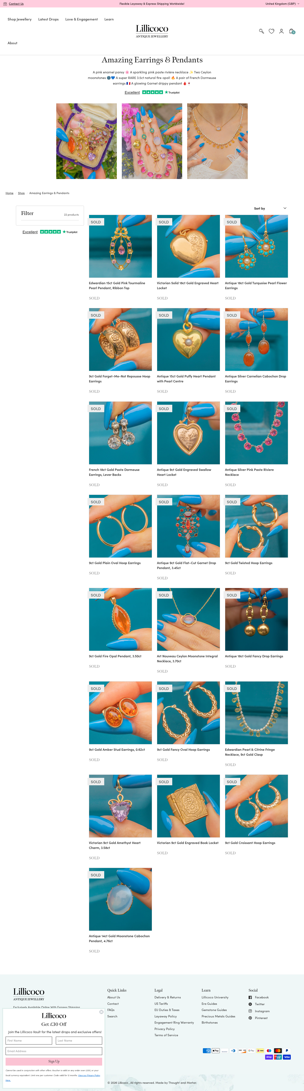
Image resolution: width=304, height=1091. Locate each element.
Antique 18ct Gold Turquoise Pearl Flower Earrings (256, 285)
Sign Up (53, 1062)
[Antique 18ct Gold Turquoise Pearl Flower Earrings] (256, 246)
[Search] (262, 31)
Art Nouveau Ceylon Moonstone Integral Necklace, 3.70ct (187, 658)
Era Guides (209, 1003)
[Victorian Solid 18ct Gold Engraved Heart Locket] (188, 246)
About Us (113, 997)
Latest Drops (48, 19)
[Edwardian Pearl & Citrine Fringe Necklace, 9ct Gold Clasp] (256, 713)
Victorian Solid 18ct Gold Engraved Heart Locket (188, 285)
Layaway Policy (165, 1016)
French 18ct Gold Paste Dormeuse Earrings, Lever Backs (114, 472)
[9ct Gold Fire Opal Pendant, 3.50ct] (120, 619)
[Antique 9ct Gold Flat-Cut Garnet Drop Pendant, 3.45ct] (188, 526)
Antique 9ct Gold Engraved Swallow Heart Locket (184, 472)
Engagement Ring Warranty (174, 1022)
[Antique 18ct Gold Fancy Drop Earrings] (256, 619)
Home (9, 193)
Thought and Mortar (182, 1083)
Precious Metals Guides (218, 1016)
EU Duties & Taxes (167, 1010)
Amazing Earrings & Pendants (49, 193)
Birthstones (210, 1022)
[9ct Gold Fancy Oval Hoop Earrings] (188, 713)
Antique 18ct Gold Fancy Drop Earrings (254, 656)
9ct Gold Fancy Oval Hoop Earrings (183, 749)
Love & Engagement (81, 19)
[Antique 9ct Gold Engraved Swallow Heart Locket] (188, 433)
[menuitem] (20, 19)
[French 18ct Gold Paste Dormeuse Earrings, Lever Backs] (120, 433)
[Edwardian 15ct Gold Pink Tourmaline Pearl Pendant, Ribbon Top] (120, 246)
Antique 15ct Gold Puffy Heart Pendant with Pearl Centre (186, 378)
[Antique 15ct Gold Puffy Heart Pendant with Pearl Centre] (188, 339)
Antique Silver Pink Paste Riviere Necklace (249, 472)
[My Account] (281, 31)
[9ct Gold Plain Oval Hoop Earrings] (120, 526)
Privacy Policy (164, 1029)
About (12, 42)
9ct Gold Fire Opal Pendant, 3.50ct (115, 656)
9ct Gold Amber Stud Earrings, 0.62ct (117, 749)
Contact (113, 1003)
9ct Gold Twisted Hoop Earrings (248, 562)
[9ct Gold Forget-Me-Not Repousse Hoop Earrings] (120, 339)
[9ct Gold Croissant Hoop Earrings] (256, 806)
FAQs (111, 1010)
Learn (109, 19)
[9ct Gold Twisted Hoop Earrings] (256, 526)
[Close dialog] (101, 1012)
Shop (21, 193)
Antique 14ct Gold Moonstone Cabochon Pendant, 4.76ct (119, 938)
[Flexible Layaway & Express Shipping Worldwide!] (152, 3)
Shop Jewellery (20, 19)
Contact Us (16, 4)
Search (112, 1016)
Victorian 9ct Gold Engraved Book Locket (188, 842)
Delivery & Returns (167, 997)
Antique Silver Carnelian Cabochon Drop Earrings (255, 378)
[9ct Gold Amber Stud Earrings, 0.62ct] (120, 713)
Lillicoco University (215, 997)
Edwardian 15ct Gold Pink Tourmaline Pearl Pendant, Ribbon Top (117, 285)
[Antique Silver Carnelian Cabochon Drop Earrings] (256, 339)
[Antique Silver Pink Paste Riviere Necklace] (256, 433)
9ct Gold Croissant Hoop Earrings (250, 842)
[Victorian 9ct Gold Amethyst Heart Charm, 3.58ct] (120, 806)
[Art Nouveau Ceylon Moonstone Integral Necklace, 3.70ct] (188, 619)
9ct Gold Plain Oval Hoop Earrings (115, 562)
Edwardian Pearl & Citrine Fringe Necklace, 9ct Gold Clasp (250, 752)
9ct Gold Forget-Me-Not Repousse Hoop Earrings (119, 378)
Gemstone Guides (214, 1010)
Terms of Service (166, 1035)
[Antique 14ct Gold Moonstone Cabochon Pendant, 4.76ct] (120, 899)
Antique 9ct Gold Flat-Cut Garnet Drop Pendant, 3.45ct (186, 565)
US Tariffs (161, 1003)
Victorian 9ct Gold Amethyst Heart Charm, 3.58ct (115, 845)
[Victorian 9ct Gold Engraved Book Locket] (188, 806)
